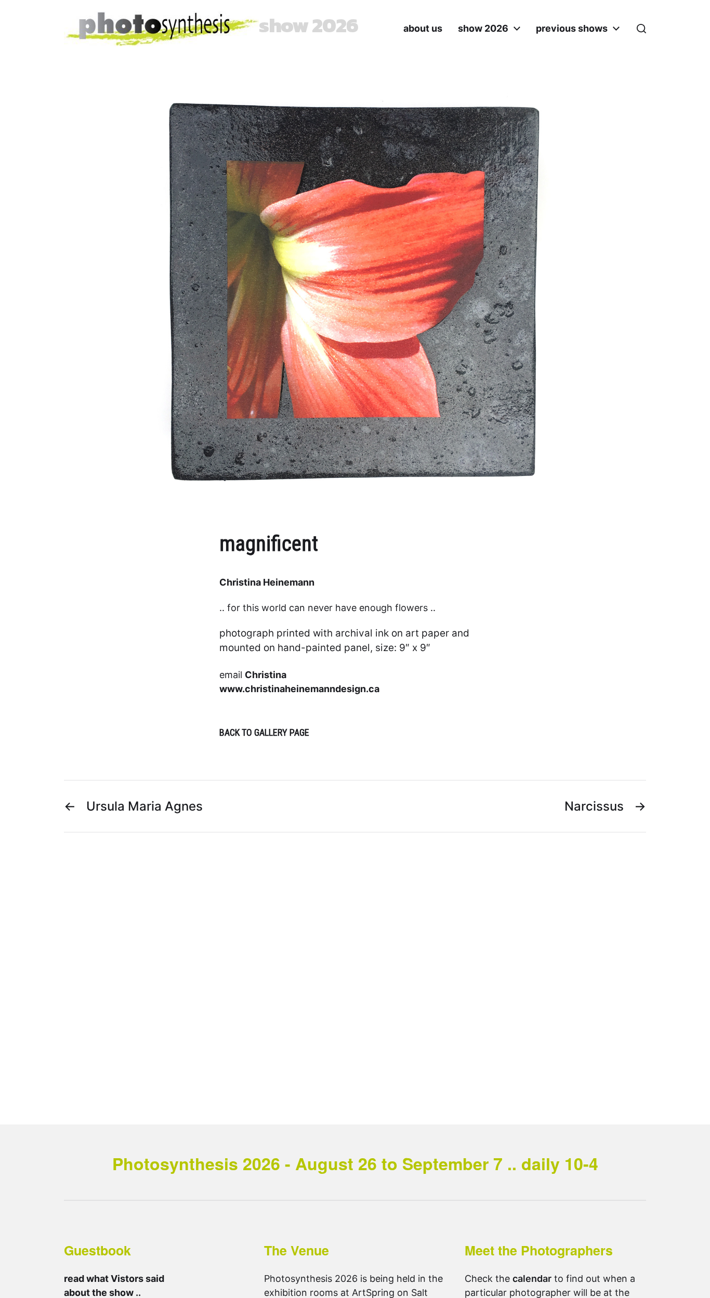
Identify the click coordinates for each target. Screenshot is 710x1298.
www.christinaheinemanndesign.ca (299, 688)
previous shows (572, 28)
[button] (641, 28)
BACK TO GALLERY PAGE (264, 732)
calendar (531, 1278)
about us (422, 28)
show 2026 (483, 28)
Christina (265, 674)
